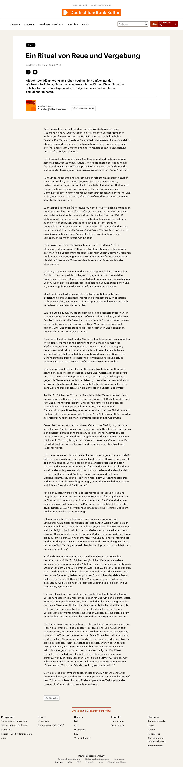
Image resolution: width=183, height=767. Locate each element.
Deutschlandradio (156, 721)
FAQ (76, 721)
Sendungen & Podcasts (51, 24)
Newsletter (79, 729)
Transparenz (153, 733)
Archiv (85, 24)
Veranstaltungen (82, 738)
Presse (150, 725)
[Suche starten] (145, 24)
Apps (76, 725)
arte (101, 762)
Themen (14, 24)
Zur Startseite (52, 698)
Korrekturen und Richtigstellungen (156, 739)
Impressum (119, 759)
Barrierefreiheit (155, 745)
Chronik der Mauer (116, 762)
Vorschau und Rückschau (14, 721)
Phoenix (89, 762)
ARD (69, 762)
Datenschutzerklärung (69, 759)
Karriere (151, 729)
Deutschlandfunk (79, 5)
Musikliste (73, 24)
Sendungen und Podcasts (14, 725)
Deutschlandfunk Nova (101, 5)
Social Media (117, 725)
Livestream (43, 721)
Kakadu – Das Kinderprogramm (17, 733)
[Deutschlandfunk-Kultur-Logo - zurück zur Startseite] (91, 12)
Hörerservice (117, 721)
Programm (29, 24)
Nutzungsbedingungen (97, 759)
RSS (76, 733)
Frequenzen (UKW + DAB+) (51, 725)
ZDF (79, 762)
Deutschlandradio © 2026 (91, 755)
